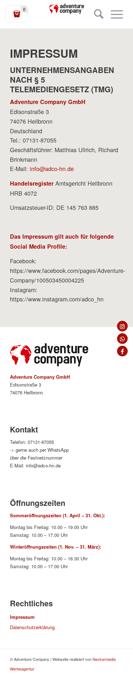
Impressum (22, 616)
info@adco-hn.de (52, 168)
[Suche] (95, 14)
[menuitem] (95, 14)
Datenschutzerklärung (32, 627)
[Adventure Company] (66, 9)
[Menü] (113, 14)
